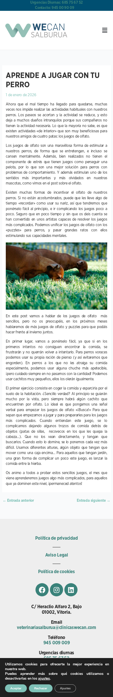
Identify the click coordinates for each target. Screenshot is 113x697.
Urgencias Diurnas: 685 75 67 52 (56, 2)
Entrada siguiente (93, 501)
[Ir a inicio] (37, 30)
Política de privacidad (56, 538)
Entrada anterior (18, 501)
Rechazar (40, 688)
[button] (104, 30)
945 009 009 (56, 643)
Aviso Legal (56, 555)
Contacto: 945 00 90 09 (54, 8)
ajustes (44, 678)
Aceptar (16, 688)
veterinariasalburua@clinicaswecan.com (56, 627)
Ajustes (65, 688)
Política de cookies (56, 571)
